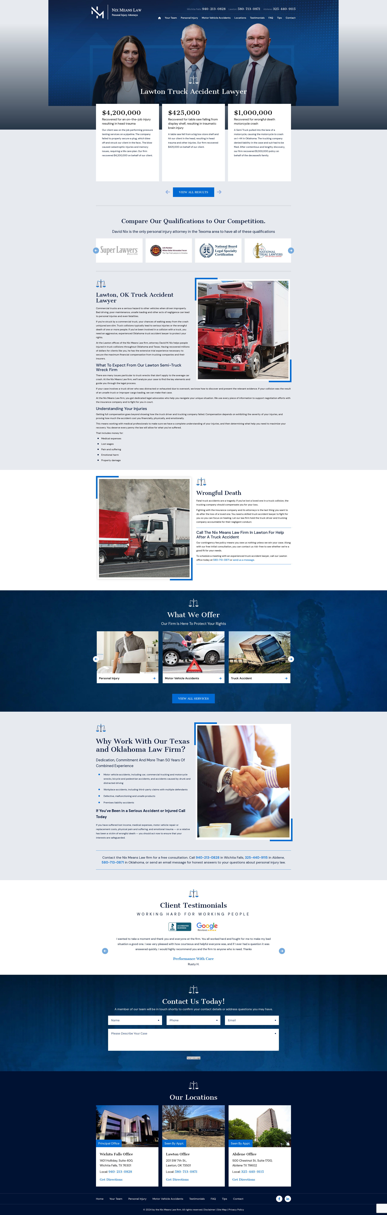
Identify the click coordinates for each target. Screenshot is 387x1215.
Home (159, 18)
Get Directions (111, 1174)
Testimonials (257, 17)
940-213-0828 (214, 8)
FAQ (270, 17)
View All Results (193, 192)
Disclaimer (209, 1204)
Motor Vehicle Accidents (216, 17)
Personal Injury (189, 17)
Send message (193, 1053)
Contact (291, 17)
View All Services (193, 698)
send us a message (243, 559)
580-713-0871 (249, 8)
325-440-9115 (284, 8)
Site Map (222, 1204)
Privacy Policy (236, 1204)
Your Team (171, 17)
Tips (279, 17)
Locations (240, 17)
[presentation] (168, 192)
